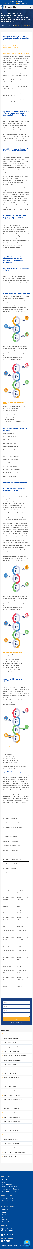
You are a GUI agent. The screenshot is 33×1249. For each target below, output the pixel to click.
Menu (30, 7)
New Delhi (5, 1209)
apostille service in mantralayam (12, 1060)
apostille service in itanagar (10, 1038)
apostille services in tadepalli (11, 1077)
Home (13, 1)
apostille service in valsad (10, 1069)
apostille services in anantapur (11, 1033)
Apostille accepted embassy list (10, 1189)
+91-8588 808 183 (8, 1235)
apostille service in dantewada (11, 1148)
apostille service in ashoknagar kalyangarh (14, 1055)
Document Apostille (7, 1181)
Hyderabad (5, 1218)
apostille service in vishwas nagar (12, 1130)
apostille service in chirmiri (10, 1082)
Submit (16, 1019)
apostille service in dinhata (10, 1113)
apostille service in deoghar (10, 1091)
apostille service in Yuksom (10, 1139)
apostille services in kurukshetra (12, 1126)
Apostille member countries (9, 1191)
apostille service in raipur (10, 1042)
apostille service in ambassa (11, 1073)
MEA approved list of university (10, 1182)
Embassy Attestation (7, 1200)
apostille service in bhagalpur (11, 1051)
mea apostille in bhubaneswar (11, 1108)
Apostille (4, 1179)
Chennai (4, 1216)
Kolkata (4, 1212)
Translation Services (7, 1198)
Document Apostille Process (9, 1186)
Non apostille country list (9, 1188)
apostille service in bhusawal (11, 1064)
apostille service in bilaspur (10, 1086)
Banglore (4, 1214)
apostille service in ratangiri (11, 1104)
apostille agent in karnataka (11, 1047)
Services (9, 25)
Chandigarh (5, 1221)
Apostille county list (7, 1184)
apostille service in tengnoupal (11, 1117)
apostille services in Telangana (11, 1095)
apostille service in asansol (10, 1161)
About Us (19, 1)
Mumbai (4, 1211)
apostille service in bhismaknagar (12, 1099)
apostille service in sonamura (11, 1134)
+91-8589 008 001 (10, 3)
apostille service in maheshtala (11, 1121)
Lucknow (4, 1219)
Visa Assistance (6, 1202)
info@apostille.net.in (23, 3)
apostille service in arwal (10, 1156)
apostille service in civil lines (11, 1143)
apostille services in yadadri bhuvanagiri (14, 1152)
